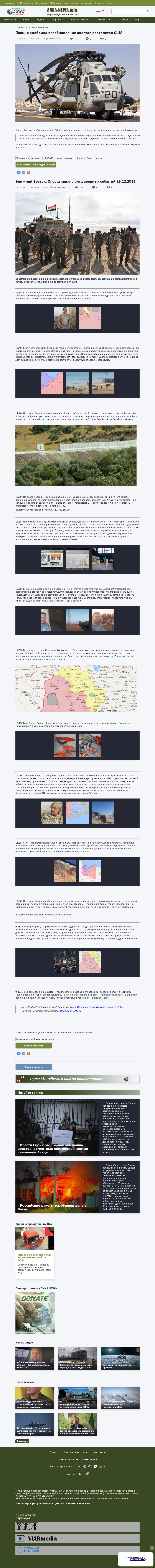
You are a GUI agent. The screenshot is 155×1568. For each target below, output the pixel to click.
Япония (98, 158)
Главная (19, 27)
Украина (57, 19)
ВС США (49, 158)
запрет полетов (64, 158)
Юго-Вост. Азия (83, 158)
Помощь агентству (75, 1452)
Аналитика (86, 3)
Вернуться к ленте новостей (77, 1459)
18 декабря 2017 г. (70, 1011)
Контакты (100, 1452)
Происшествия (71, 3)
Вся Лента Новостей (37, 27)
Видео (110, 3)
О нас (53, 1452)
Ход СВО (41, 19)
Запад (125, 19)
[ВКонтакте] (19, 172)
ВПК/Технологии (25, 3)
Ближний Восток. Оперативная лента (35, 1039)
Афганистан (10, 19)
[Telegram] (23, 172)
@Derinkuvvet (84, 1007)
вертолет (37, 158)
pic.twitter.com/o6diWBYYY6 (107, 1007)
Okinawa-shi (22, 158)
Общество (55, 3)
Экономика (41, 3)
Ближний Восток (79, 19)
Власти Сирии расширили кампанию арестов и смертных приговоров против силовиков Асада (53, 1148)
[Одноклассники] (28, 172)
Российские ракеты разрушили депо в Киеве (52, 1207)
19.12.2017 (27, 38)
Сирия (26, 19)
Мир (137, 19)
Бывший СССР (105, 19)
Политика (9, 3)
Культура (99, 3)
